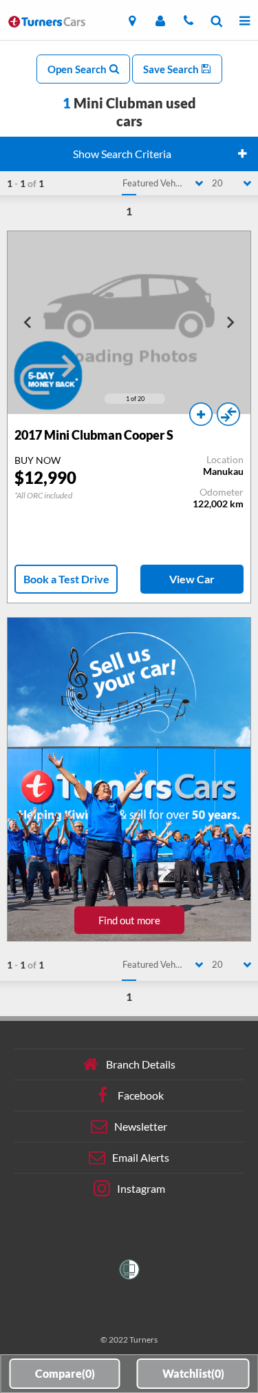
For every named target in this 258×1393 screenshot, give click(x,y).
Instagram (141, 1188)
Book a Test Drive (66, 578)
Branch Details (140, 1064)
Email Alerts (140, 1157)
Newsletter (140, 1126)
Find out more (129, 920)
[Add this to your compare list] (228, 414)
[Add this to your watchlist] (201, 414)
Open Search (78, 69)
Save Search (172, 69)
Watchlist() (193, 1373)
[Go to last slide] (28, 322)
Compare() (65, 1373)
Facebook (141, 1095)
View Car (192, 578)
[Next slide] (229, 322)
